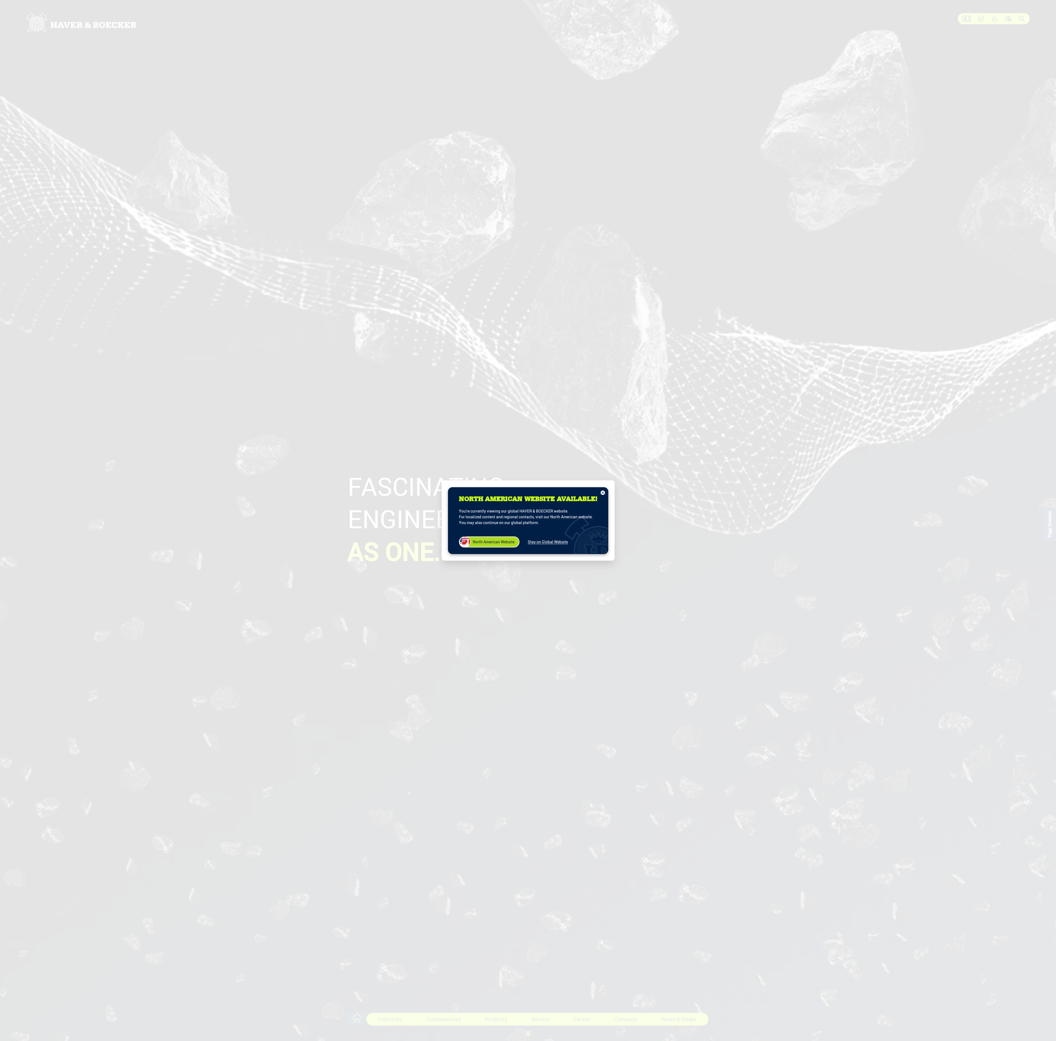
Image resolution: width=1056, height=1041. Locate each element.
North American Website (494, 541)
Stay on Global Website (548, 541)
